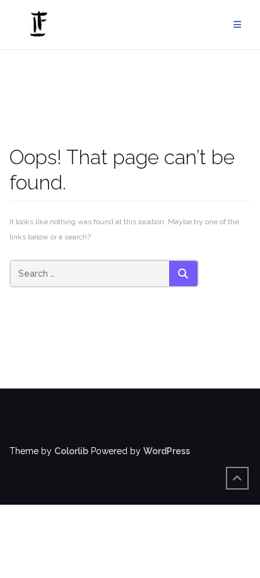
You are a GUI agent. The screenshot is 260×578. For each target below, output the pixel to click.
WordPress (166, 451)
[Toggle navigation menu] (237, 25)
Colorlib (71, 451)
